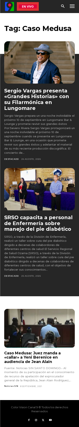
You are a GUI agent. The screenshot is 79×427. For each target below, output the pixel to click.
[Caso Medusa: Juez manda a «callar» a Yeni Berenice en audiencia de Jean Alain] (39, 328)
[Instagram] (36, 420)
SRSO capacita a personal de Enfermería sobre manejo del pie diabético (38, 223)
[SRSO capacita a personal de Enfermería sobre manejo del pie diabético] (39, 189)
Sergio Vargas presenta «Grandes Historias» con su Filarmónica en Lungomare (36, 99)
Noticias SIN (11, 386)
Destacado (11, 159)
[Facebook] (28, 420)
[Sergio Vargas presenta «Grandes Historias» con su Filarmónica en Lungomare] (39, 62)
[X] (43, 420)
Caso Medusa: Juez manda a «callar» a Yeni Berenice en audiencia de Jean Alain (32, 357)
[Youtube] (50, 420)
